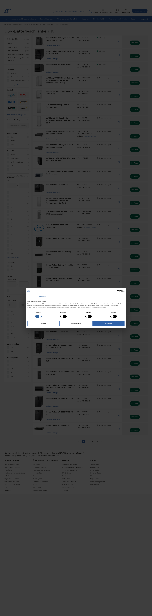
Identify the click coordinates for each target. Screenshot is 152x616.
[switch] (63, 316)
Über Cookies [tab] (109, 296)
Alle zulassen (108, 323)
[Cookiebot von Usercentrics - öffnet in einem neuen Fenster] (115, 291)
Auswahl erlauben (76, 323)
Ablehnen (43, 323)
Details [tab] (76, 296)
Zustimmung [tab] (42, 296)
